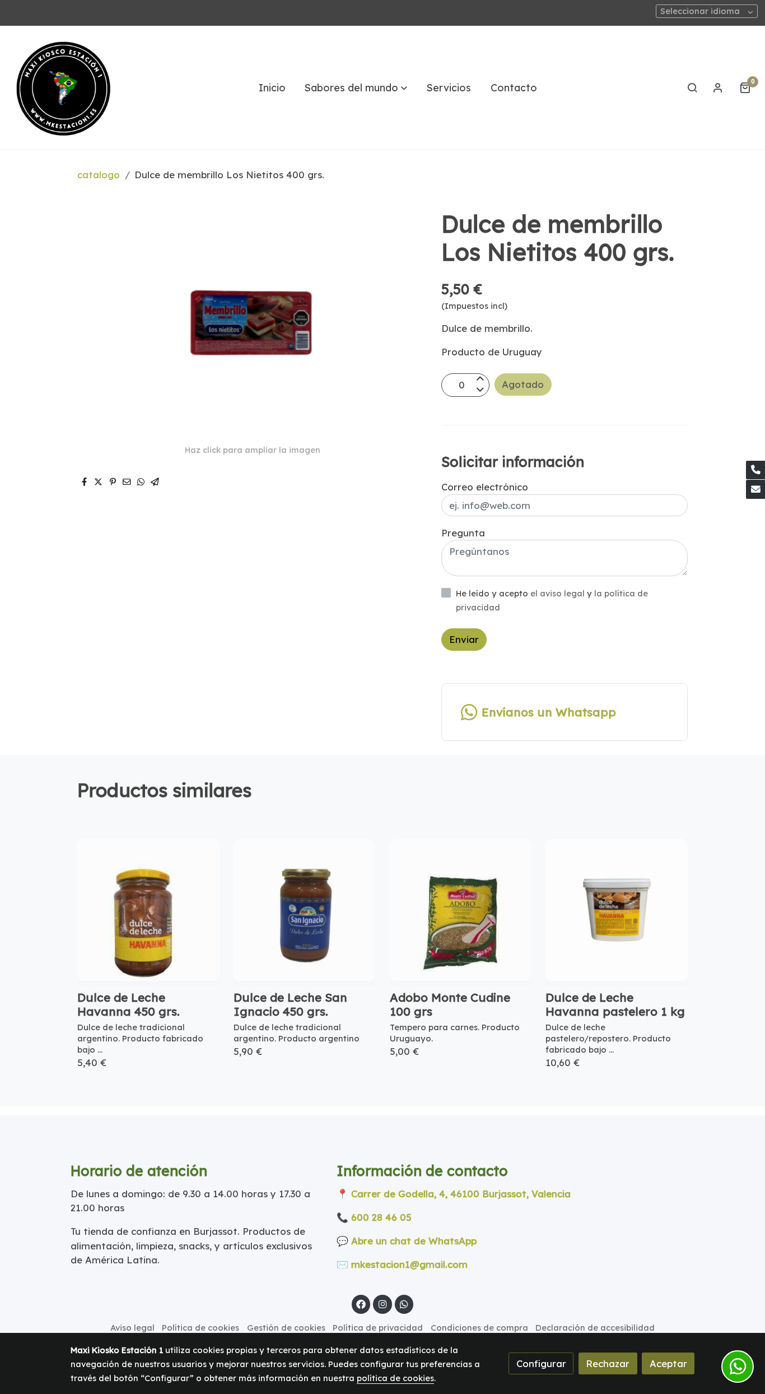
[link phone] (755, 470)
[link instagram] (382, 1303)
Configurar (541, 1363)
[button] (356, 87)
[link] (62, 87)
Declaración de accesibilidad (595, 1327)
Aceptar (668, 1363)
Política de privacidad (378, 1327)
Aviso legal (132, 1327)
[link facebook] (361, 1303)
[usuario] (718, 87)
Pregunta (463, 533)
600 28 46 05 (381, 1217)
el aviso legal (558, 593)
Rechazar (607, 1363)
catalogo (98, 174)
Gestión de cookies (286, 1327)
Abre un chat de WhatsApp (414, 1241)
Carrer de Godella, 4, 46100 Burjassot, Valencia (461, 1194)
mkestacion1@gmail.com (409, 1264)
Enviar (464, 639)
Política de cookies (200, 1327)
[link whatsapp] (404, 1303)
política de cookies (395, 1378)
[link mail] (755, 489)
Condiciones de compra (479, 1327)
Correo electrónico (484, 487)
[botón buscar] (692, 87)
